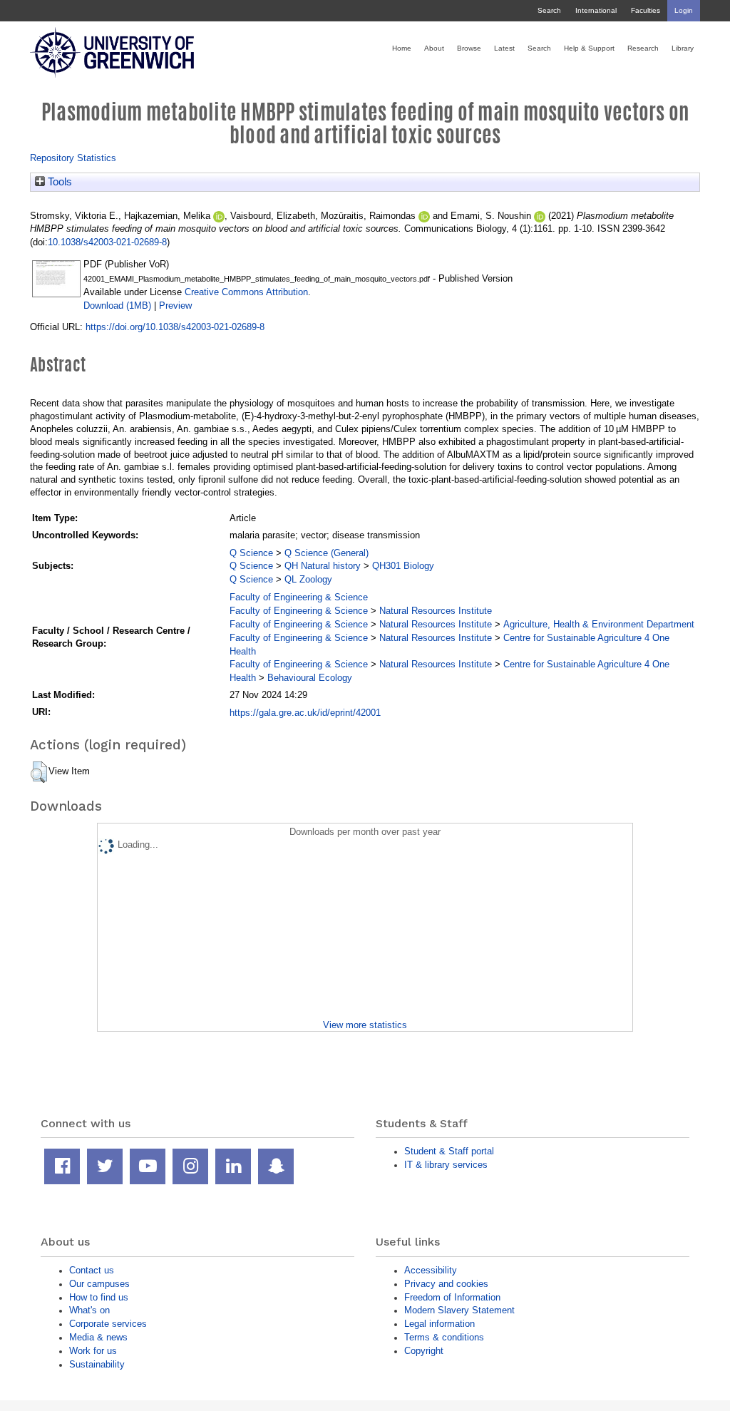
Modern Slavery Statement (459, 1310)
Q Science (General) (326, 553)
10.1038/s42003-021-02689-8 (107, 242)
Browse (469, 48)
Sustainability (97, 1364)
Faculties (645, 10)
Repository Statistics (73, 158)
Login (683, 10)
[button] (39, 772)
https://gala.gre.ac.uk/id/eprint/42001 (305, 712)
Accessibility (430, 1270)
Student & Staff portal (449, 1151)
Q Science (251, 553)
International (596, 10)
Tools (58, 182)
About (434, 48)
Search (549, 10)
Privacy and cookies (446, 1283)
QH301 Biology (403, 565)
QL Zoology (308, 579)
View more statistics (365, 1025)
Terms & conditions (444, 1337)
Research (643, 48)
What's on (89, 1310)
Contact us (91, 1270)
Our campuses (99, 1283)
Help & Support (589, 48)
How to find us (98, 1297)
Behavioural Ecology (309, 677)
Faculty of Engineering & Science (299, 597)
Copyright (423, 1350)
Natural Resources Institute (435, 610)
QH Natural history (322, 565)
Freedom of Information (452, 1297)
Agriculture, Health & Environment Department (598, 624)
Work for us (93, 1350)
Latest (504, 48)
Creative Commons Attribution (246, 292)
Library (683, 48)
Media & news (98, 1337)
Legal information (439, 1323)
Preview (175, 305)
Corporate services (108, 1323)
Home (401, 48)
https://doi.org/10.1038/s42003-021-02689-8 (175, 327)
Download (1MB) (117, 305)
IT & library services (446, 1164)
